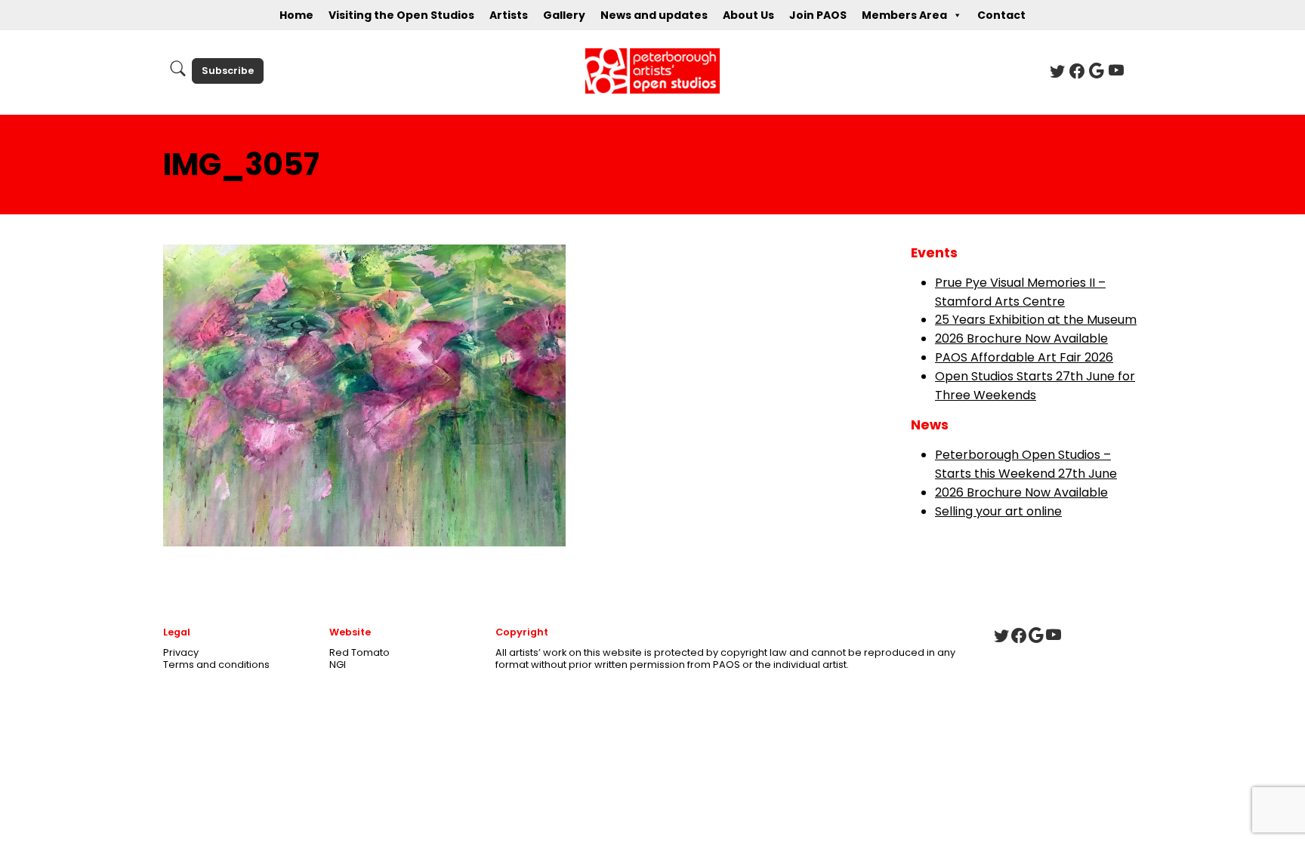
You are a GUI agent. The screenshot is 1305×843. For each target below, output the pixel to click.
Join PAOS (818, 15)
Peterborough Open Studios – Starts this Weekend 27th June (1026, 464)
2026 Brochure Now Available (1021, 338)
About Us (748, 15)
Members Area (904, 15)
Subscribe (228, 70)
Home (296, 15)
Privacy (181, 652)
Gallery (564, 15)
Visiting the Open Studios (401, 15)
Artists (508, 15)
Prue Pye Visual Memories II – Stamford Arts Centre (1020, 292)
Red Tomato (359, 652)
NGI (337, 664)
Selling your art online (998, 511)
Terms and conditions (216, 664)
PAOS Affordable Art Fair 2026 (1024, 357)
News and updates (654, 15)
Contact (1001, 15)
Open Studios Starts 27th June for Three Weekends (1035, 386)
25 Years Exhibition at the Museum (1036, 319)
